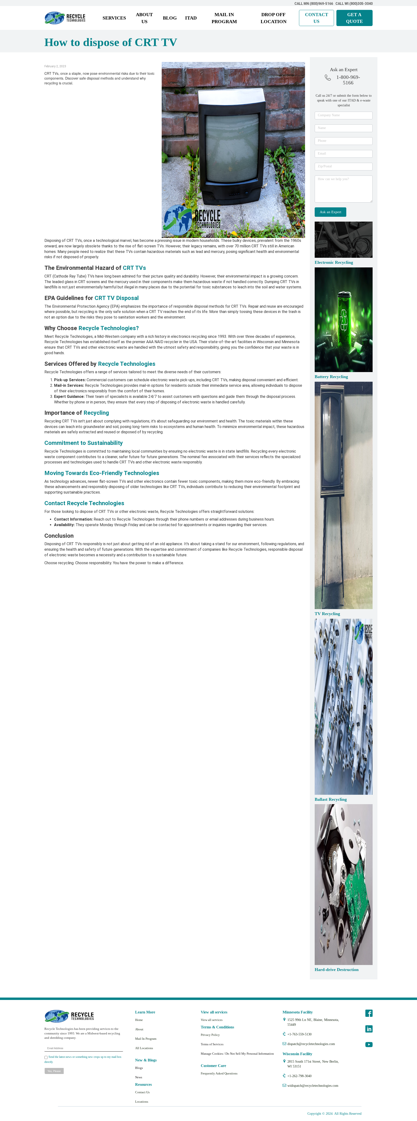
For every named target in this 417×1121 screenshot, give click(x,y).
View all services (211, 1020)
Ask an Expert (330, 212)
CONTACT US (316, 18)
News (138, 1077)
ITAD (191, 17)
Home (139, 1020)
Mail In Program (145, 1038)
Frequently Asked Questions (219, 1073)
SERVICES (114, 17)
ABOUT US (144, 18)
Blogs (139, 1068)
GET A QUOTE (354, 18)
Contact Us (142, 1092)
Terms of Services (212, 1044)
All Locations (144, 1048)
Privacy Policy (210, 1035)
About (139, 1029)
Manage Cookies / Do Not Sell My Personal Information (237, 1053)
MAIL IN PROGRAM (224, 18)
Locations (141, 1101)
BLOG (170, 17)
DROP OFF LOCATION (273, 18)
